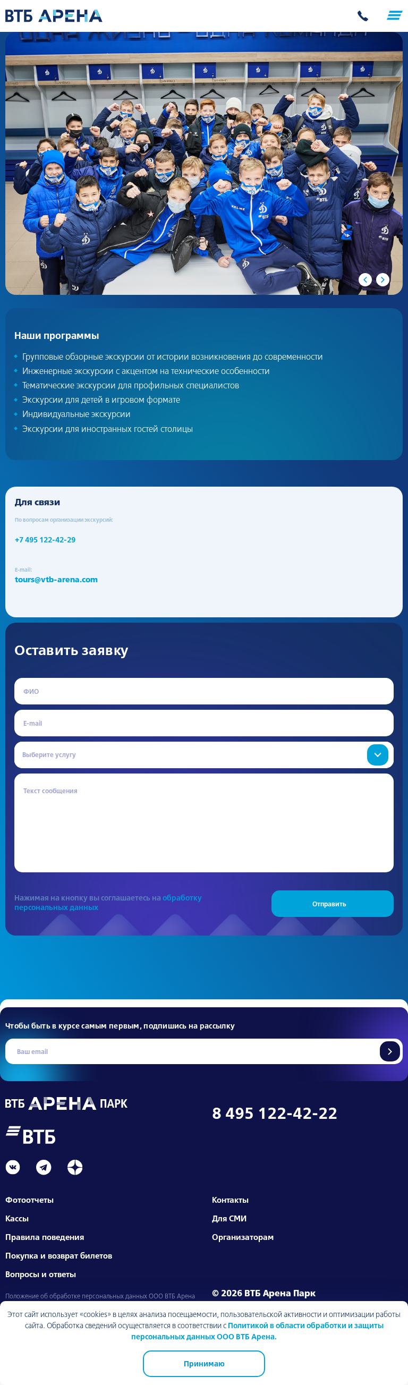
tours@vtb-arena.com (56, 579)
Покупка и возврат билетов (58, 1256)
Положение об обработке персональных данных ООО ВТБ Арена (100, 1296)
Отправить (390, 1051)
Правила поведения (44, 1237)
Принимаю (204, 1364)
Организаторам (243, 1237)
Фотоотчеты (29, 1200)
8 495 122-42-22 (274, 1113)
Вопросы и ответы (40, 1274)
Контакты (230, 1200)
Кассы (17, 1218)
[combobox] (204, 755)
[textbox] (204, 755)
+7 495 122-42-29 (45, 540)
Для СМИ (229, 1218)
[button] (365, 279)
